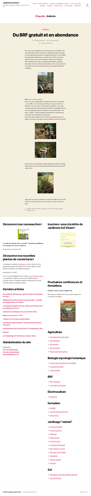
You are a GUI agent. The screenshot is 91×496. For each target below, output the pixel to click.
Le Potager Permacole (57, 445)
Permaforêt (53, 456)
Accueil (35, 3)
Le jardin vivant (55, 441)
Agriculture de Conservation (59, 337)
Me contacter (69, 5)
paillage (29, 210)
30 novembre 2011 (54, 40)
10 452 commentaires (46, 43)
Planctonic (53, 397)
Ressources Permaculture (58, 351)
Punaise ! (6, 332)
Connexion (6, 347)
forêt (52, 208)
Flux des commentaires (11, 352)
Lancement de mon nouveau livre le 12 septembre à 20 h (23, 328)
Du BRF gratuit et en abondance (45, 35)
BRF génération (55, 382)
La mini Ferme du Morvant (59, 412)
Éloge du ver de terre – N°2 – (13, 315)
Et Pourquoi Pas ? (56, 430)
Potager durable (55, 460)
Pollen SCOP (54, 415)
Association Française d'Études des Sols (63, 475)
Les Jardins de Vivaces (58, 385)
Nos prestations (43, 3)
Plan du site (77, 5)
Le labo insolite (55, 370)
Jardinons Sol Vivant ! (11, 3)
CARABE (53, 408)
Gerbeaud (53, 434)
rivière (33, 210)
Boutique (42, 5)
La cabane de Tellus (56, 367)
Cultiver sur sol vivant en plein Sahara (16, 319)
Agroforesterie (55, 341)
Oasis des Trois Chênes (58, 452)
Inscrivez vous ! (58, 5)
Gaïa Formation (55, 348)
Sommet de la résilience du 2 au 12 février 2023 (20, 312)
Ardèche (29, 208)
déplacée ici (22, 264)
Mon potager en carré (57, 449)
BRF (33, 208)
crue (49, 208)
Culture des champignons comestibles (63, 363)
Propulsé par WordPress (29, 492)
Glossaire (49, 5)
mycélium (60, 208)
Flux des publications (10, 350)
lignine (55, 208)
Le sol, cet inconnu (75, 3)
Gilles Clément (55, 438)
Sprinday (53, 463)
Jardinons (45, 29)
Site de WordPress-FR (11, 354)
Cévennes (37, 208)
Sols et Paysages (55, 478)
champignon (44, 208)
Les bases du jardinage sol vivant (58, 3)
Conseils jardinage (56, 427)
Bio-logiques (54, 344)
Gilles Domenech (40, 40)
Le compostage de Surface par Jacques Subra (19, 336)
